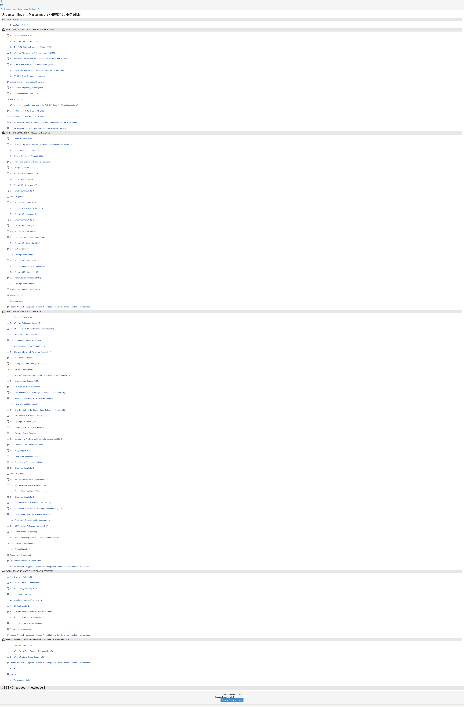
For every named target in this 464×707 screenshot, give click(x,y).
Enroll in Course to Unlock (232, 700)
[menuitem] (1, 5)
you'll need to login (242, 697)
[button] (1, 2)
